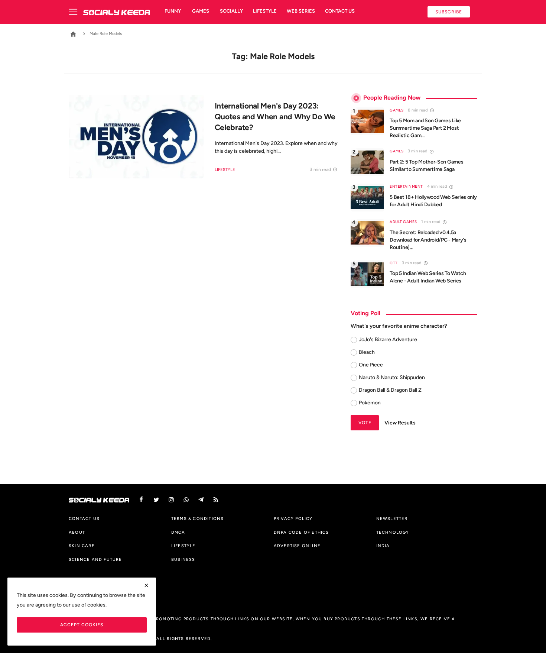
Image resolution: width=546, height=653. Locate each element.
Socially (231, 11)
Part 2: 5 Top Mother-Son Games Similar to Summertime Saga (426, 165)
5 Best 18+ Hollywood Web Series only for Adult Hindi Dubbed (433, 201)
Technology (392, 532)
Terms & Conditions (197, 518)
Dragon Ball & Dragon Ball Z (390, 390)
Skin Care (82, 545)
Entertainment (406, 186)
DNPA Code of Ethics (301, 532)
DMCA (178, 532)
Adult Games (403, 221)
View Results (400, 423)
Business (183, 559)
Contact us (340, 11)
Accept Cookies (81, 624)
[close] (146, 585)
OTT (394, 263)
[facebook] (141, 499)
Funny (173, 11)
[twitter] (156, 499)
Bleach (367, 352)
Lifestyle (265, 11)
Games (200, 11)
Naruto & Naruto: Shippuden (392, 377)
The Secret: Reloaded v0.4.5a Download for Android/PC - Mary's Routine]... (428, 239)
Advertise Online (297, 545)
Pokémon (370, 403)
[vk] (186, 499)
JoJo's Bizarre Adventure (388, 339)
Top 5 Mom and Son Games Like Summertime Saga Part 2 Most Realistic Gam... (425, 128)
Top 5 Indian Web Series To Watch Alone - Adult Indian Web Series (428, 277)
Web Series (301, 11)
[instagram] (171, 499)
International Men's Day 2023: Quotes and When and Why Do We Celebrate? (275, 116)
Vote (364, 422)
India (383, 545)
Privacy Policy (293, 518)
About (77, 532)
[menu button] (76, 12)
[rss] (216, 499)
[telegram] (201, 499)
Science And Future (95, 559)
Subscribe (448, 11)
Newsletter (392, 518)
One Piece (371, 365)
